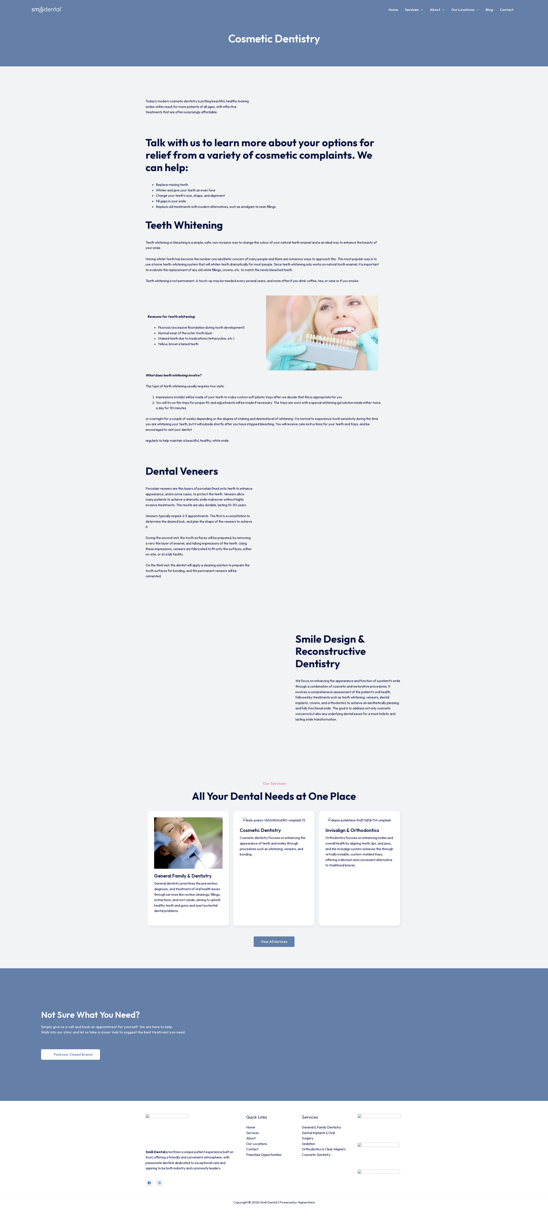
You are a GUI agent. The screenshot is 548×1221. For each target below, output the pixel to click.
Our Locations (463, 9)
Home (393, 9)
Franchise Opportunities (263, 1154)
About (435, 9)
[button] (421, 9)
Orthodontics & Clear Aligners (324, 1149)
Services (412, 9)
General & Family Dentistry (321, 1127)
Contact (507, 9)
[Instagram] (159, 1183)
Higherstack (306, 1202)
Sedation (308, 1144)
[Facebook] (149, 1183)
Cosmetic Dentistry (316, 1154)
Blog (489, 9)
